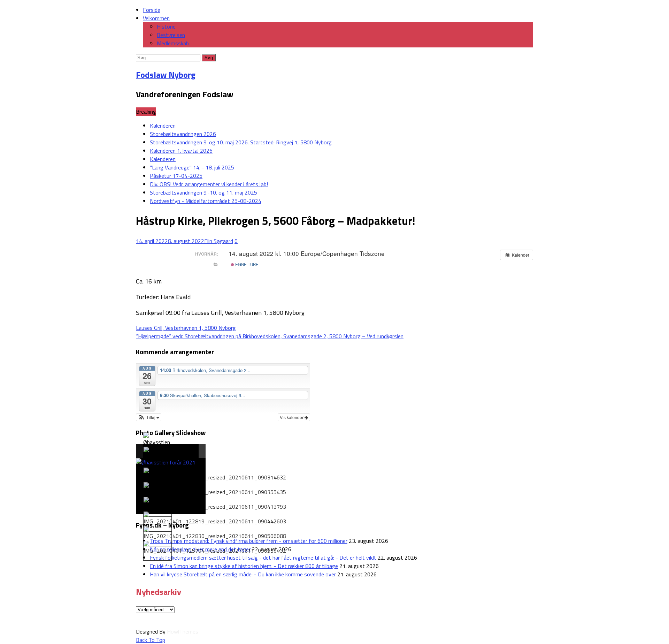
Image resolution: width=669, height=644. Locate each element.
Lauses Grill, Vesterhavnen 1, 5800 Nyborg (186, 328)
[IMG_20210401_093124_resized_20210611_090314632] (215, 475)
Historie (166, 26)
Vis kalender (292, 417)
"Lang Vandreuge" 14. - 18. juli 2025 (192, 167)
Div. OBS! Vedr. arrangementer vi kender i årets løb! (209, 184)
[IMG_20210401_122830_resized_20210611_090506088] (215, 533)
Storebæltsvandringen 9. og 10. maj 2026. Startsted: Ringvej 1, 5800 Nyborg (241, 142)
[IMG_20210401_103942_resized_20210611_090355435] (215, 489)
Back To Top (150, 640)
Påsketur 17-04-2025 (176, 176)
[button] (148, 417)
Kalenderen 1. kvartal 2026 (181, 150)
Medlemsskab (173, 43)
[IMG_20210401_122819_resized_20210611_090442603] (215, 518)
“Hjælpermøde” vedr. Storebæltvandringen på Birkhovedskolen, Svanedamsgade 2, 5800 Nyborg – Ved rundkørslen (269, 336)
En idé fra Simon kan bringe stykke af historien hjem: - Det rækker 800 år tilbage (244, 566)
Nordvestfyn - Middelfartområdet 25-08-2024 (205, 201)
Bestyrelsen (171, 35)
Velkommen (156, 18)
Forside (151, 10)
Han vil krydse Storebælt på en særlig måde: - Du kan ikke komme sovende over (243, 574)
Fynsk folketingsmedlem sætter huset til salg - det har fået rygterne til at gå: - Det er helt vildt (263, 557)
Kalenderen (163, 125)
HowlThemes (182, 631)
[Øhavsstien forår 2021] (157, 443)
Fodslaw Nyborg (165, 74)
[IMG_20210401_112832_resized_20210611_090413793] (215, 504)
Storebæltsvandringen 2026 (183, 134)
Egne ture (246, 264)
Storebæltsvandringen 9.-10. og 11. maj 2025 (203, 192)
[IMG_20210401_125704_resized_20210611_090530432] (215, 548)
